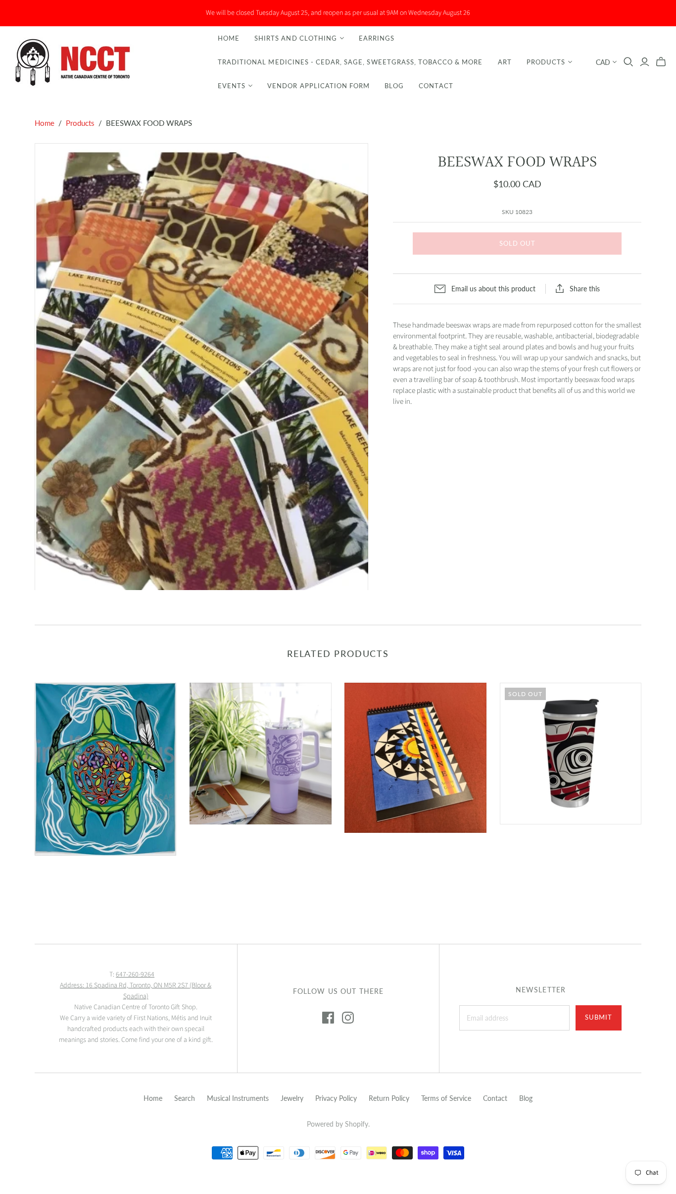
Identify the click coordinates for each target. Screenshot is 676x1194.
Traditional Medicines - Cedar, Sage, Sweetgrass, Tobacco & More (350, 62)
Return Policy (389, 1098)
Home (229, 38)
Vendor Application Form (318, 86)
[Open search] (628, 62)
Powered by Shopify (337, 1124)
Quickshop (68, 873)
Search (184, 1098)
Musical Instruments (238, 1098)
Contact (436, 86)
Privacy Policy (336, 1098)
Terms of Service (446, 1098)
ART (505, 62)
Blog (394, 86)
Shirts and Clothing (295, 38)
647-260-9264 (135, 974)
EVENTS (231, 86)
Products (546, 62)
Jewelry (292, 1098)
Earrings (376, 38)
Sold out (517, 243)
